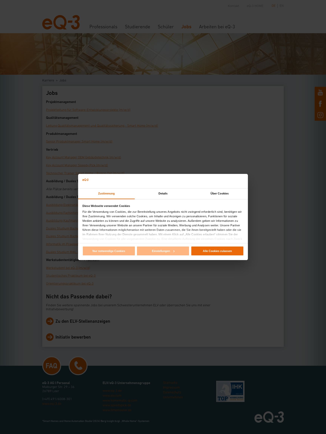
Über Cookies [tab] (220, 193)
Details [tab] (163, 193)
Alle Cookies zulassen (217, 251)
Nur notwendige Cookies (108, 251)
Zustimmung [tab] (106, 193)
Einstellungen (161, 251)
